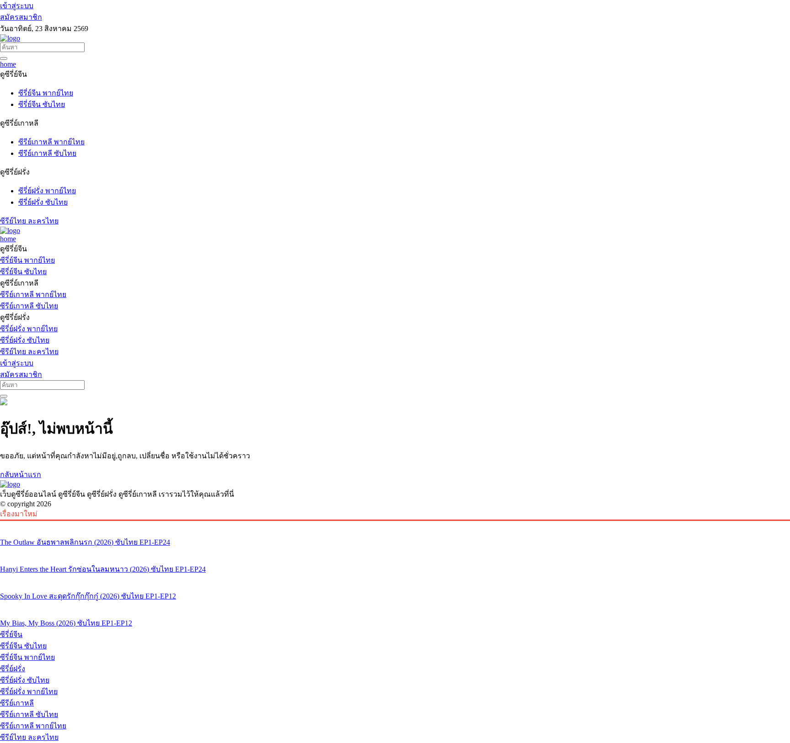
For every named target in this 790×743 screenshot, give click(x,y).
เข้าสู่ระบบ (16, 6)
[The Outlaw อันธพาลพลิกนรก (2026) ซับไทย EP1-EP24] (395, 525)
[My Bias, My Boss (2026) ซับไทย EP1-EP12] (395, 606)
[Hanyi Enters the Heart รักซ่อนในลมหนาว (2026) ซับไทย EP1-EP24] (395, 552)
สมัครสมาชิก (21, 17)
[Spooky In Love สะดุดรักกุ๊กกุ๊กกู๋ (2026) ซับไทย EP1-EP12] (395, 579)
